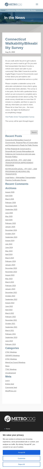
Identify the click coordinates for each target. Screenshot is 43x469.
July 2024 (8, 244)
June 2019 (9, 341)
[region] (21, 450)
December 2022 (11, 292)
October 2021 (10, 323)
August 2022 (9, 303)
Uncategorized (10, 373)
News (7, 366)
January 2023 (10, 289)
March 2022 (9, 313)
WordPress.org (10, 391)
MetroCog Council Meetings (15, 362)
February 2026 (10, 202)
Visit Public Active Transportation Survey (19, 117)
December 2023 (11, 268)
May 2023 (8, 279)
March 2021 (9, 330)
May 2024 (8, 251)
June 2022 (9, 306)
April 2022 (8, 310)
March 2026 (9, 199)
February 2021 (10, 334)
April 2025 (8, 220)
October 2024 (10, 234)
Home (3, 10)
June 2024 (9, 247)
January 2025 (10, 227)
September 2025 (11, 209)
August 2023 (9, 275)
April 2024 (8, 254)
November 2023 (11, 272)
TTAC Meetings (11, 369)
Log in (7, 380)
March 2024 (9, 258)
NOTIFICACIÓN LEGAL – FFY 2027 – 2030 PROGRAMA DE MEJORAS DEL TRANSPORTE (21, 171)
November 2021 (11, 320)
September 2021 (11, 327)
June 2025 (9, 213)
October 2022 (10, 296)
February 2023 (10, 285)
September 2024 (11, 237)
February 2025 (10, 223)
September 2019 (11, 337)
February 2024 (10, 261)
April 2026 (8, 196)
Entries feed (9, 384)
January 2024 (10, 265)
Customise (21, 458)
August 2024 (9, 240)
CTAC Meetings (11, 352)
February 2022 (10, 317)
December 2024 (11, 230)
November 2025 (11, 206)
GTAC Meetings (11, 359)
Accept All (21, 452)
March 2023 (9, 282)
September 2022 (11, 299)
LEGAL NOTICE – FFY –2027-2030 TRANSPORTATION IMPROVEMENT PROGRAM (19, 162)
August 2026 (9, 192)
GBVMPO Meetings (12, 355)
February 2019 (10, 344)
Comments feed (11, 387)
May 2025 (8, 216)
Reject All (21, 464)
